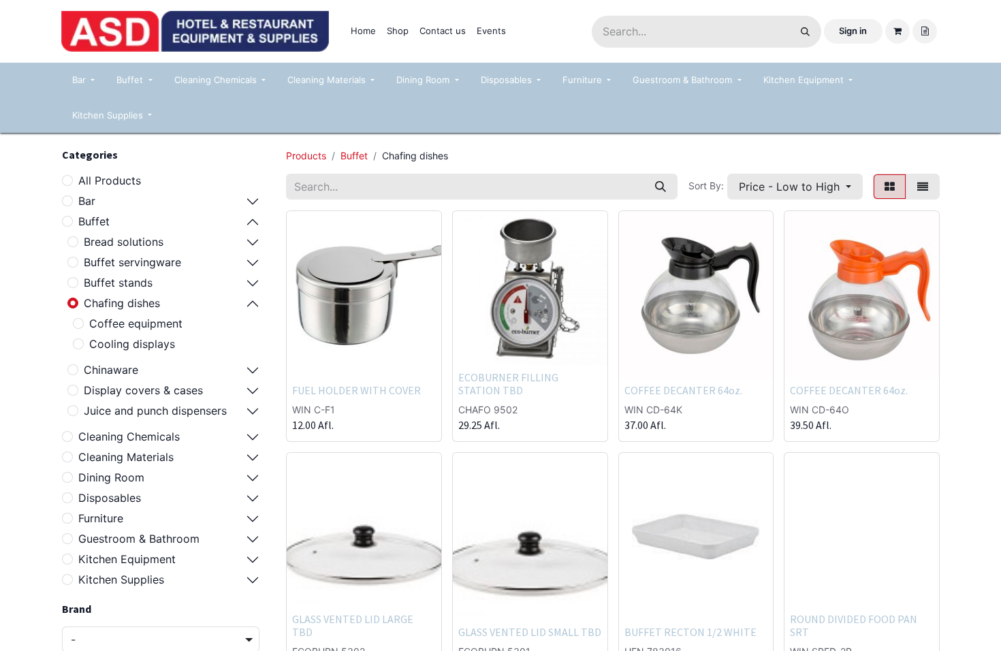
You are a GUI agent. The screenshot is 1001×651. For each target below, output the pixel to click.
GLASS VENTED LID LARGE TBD (352, 625)
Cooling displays (132, 344)
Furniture (100, 518)
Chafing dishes (122, 303)
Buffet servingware (132, 262)
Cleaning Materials (126, 457)
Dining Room (111, 477)
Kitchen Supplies (121, 579)
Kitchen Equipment (127, 559)
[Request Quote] (924, 31)
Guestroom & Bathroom (139, 538)
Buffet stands (118, 282)
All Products (109, 180)
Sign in (853, 30)
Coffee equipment (135, 323)
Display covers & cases (143, 390)
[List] (923, 187)
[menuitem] (363, 31)
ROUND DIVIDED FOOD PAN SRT (853, 625)
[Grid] (889, 187)
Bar (86, 201)
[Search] (805, 32)
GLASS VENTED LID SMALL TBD (529, 632)
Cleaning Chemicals (129, 436)
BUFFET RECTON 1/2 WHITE (690, 632)
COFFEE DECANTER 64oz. (683, 390)
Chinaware (111, 370)
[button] (795, 187)
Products (306, 155)
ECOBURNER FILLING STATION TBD (508, 383)
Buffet (94, 221)
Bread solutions (123, 242)
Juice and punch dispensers (155, 410)
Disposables (109, 498)
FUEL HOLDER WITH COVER (356, 390)
